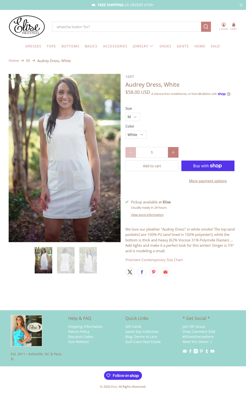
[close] (241, 5)
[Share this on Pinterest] (153, 272)
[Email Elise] (185, 352)
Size (128, 108)
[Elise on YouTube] (212, 352)
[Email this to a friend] (165, 272)
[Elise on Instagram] (196, 352)
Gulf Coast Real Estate (143, 341)
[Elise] (27, 26)
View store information (147, 215)
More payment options (208, 180)
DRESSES (33, 46)
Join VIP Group (194, 326)
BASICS (91, 46)
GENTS (183, 46)
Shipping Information (85, 326)
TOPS (51, 46)
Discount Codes (80, 336)
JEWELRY (140, 46)
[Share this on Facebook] (141, 272)
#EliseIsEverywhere (198, 336)
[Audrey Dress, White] (65, 158)
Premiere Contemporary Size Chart (154, 259)
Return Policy (78, 331)
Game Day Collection (142, 331)
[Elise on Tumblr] (207, 352)
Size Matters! (78, 341)
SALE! (216, 46)
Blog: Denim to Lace (141, 336)
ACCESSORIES (115, 46)
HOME (199, 46)
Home (14, 60)
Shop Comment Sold (199, 331)
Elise (114, 387)
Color (129, 126)
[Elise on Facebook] (190, 352)
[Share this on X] (130, 272)
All (28, 60)
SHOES (166, 46)
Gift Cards (133, 326)
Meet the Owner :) (197, 341)
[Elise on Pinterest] (201, 352)
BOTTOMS (71, 46)
